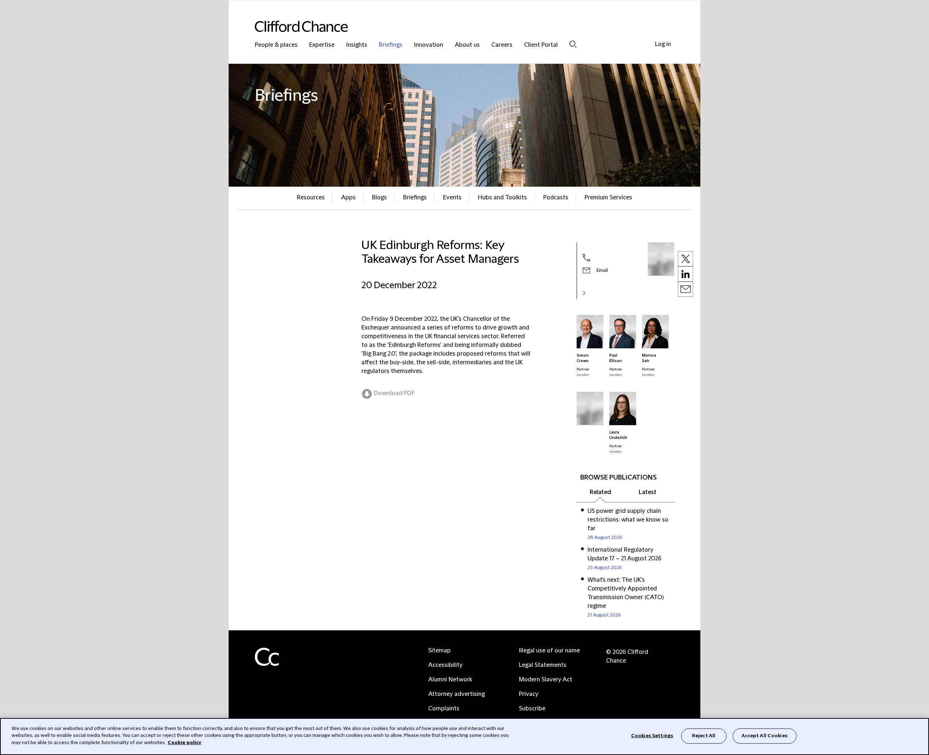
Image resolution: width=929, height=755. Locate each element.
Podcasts (555, 197)
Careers (501, 45)
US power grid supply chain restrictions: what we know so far (628, 520)
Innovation (428, 45)
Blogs (379, 197)
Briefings (390, 45)
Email (602, 270)
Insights (356, 45)
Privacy (529, 694)
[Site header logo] (450, 26)
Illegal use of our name (549, 650)
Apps (348, 197)
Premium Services (608, 197)
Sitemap (439, 650)
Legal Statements (542, 665)
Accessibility (445, 665)
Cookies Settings (652, 736)
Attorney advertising (456, 694)
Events (452, 197)
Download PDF (394, 393)
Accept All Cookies (764, 736)
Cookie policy (184, 743)
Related (600, 492)
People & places (276, 45)
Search (573, 44)
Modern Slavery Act (545, 679)
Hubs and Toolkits (502, 197)
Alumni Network (450, 679)
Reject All (703, 736)
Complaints (443, 708)
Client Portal (541, 45)
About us (467, 45)
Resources (311, 197)
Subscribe (532, 708)
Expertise (322, 45)
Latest (647, 492)
